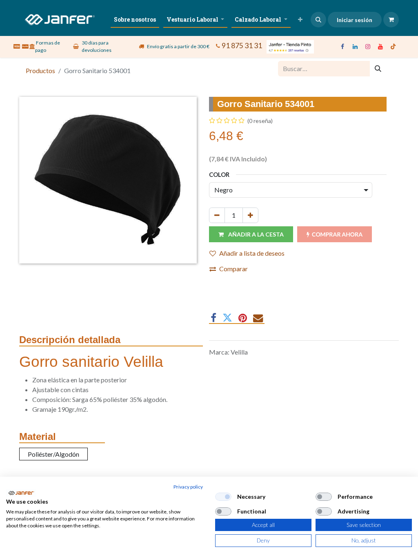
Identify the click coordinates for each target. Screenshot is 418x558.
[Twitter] (227, 318)
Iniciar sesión (354, 19)
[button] (318, 19)
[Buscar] (378, 68)
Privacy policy (188, 487)
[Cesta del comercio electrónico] (391, 19)
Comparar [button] (233, 268)
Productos (40, 70)
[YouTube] (380, 46)
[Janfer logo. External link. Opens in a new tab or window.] (21, 493)
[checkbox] (223, 497)
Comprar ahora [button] (337, 234)
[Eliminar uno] (217, 215)
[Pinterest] (242, 318)
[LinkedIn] (355, 46)
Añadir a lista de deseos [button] (252, 253)
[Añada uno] (250, 215)
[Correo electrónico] (258, 318)
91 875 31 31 (242, 45)
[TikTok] (393, 46)
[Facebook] (342, 46)
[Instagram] (368, 46)
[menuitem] (135, 19)
